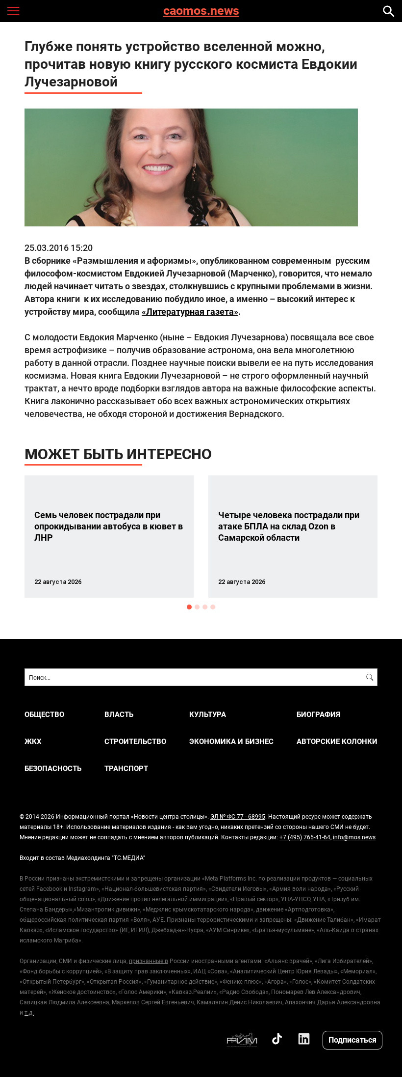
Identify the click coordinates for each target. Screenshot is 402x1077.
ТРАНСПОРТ (126, 768)
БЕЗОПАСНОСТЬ (53, 768)
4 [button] (212, 607)
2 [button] (197, 607)
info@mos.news (354, 837)
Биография (318, 714)
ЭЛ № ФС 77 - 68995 (237, 816)
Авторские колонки (337, 741)
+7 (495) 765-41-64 (304, 837)
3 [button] (204, 607)
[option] (109, 536)
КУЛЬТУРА (207, 714)
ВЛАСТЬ (118, 714)
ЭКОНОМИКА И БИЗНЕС (231, 741)
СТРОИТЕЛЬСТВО (135, 741)
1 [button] (189, 607)
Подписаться (352, 1039)
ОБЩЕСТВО (44, 714)
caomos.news (201, 11)
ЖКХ (33, 741)
